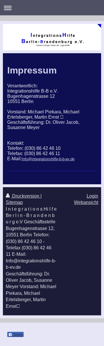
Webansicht (86, 202)
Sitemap (14, 202)
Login (92, 196)
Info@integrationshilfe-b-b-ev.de (48, 159)
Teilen (17, 335)
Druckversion (25, 196)
